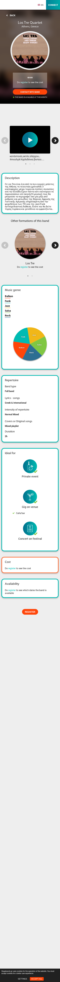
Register (30, 611)
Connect (53, 4)
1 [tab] (25, 164)
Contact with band (30, 92)
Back (12, 15)
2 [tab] (30, 164)
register (24, 82)
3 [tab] (34, 164)
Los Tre (30, 263)
